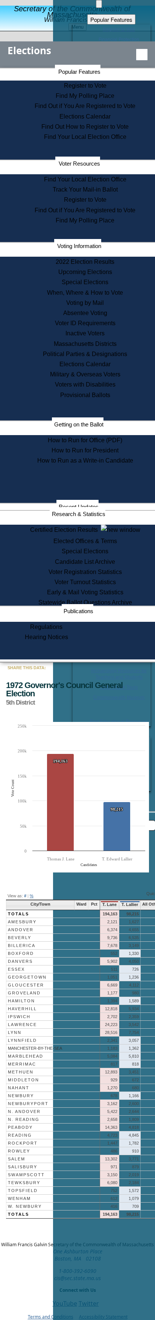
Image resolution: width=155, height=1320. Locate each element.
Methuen (20, 1072)
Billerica (21, 945)
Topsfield (23, 1190)
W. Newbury (25, 1206)
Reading (20, 1135)
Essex (16, 969)
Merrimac (22, 1064)
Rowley (19, 1151)
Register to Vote (85, 85)
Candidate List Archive (85, 562)
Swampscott (26, 1174)
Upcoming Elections (85, 272)
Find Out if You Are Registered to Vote (85, 106)
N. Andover (24, 1111)
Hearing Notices (46, 637)
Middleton (23, 1080)
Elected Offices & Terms (85, 541)
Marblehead (25, 1056)
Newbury (21, 1095)
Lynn (14, 1032)
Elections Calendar (85, 116)
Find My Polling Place (85, 96)
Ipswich (19, 1016)
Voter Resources (79, 163)
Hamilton (21, 1001)
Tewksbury (24, 1182)
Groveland (24, 993)
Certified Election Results (65, 530)
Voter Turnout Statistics (85, 582)
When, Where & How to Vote (85, 292)
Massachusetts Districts (85, 344)
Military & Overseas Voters (85, 374)
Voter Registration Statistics (85, 572)
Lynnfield (22, 1040)
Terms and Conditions (50, 1317)
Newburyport (28, 1103)
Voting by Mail (85, 303)
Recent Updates (79, 507)
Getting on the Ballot (78, 424)
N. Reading (24, 1119)
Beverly (19, 937)
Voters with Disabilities (85, 384)
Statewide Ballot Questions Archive (85, 602)
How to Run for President (85, 450)
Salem (16, 1159)
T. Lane (109, 904)
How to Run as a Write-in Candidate (85, 460)
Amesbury (22, 922)
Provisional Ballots (85, 395)
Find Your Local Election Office (85, 137)
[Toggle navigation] (141, 54)
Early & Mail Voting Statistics (85, 592)
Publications (78, 611)
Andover (20, 929)
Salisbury (22, 1167)
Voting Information (79, 246)
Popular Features (79, 72)
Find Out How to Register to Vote (85, 126)
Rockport (23, 1143)
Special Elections (85, 282)
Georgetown (27, 977)
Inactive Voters (85, 333)
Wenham (19, 1198)
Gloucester (26, 985)
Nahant (18, 1088)
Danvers (20, 961)
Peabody (20, 1127)
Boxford (21, 953)
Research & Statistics (78, 514)
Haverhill (22, 1008)
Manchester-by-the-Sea (35, 1048)
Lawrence (22, 1024)
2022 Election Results (85, 262)
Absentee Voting (85, 313)
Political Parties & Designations (85, 354)
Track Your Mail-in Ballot (85, 189)
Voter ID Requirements (85, 323)
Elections (29, 50)
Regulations (46, 627)
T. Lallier (130, 904)
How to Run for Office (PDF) (85, 440)
